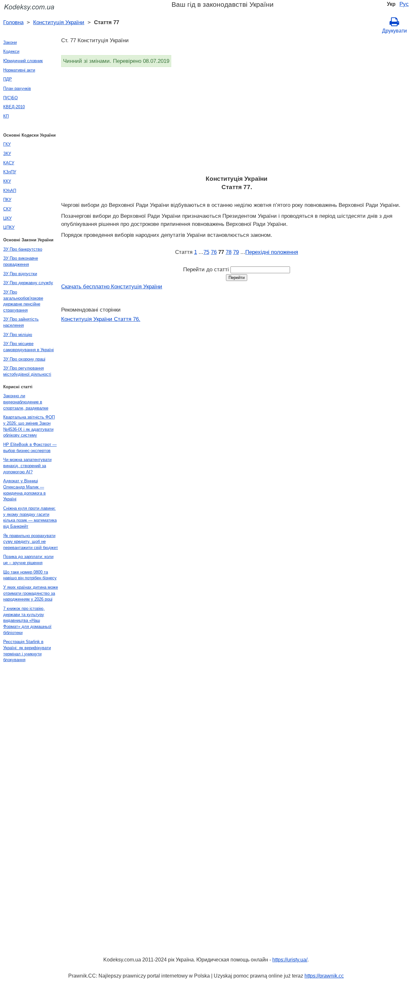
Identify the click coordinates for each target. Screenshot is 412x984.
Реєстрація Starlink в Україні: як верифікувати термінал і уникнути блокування (27, 650)
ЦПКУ (8, 227)
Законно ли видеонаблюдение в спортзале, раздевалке (25, 401)
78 (228, 252)
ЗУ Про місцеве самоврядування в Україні (28, 346)
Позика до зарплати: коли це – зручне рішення (28, 559)
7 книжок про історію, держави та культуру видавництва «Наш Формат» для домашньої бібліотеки (27, 620)
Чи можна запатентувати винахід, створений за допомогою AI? (27, 465)
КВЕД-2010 (14, 106)
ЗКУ (7, 153)
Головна (13, 22)
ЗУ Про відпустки (20, 273)
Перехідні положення (271, 252)
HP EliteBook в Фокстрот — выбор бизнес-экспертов (30, 447)
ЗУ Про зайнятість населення (21, 322)
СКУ (7, 209)
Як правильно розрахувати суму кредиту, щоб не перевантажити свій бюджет (30, 541)
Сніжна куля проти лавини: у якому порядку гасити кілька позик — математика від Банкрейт (30, 517)
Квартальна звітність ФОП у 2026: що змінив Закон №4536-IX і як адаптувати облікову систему (29, 426)
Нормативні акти (19, 70)
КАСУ (8, 162)
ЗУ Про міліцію (17, 334)
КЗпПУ (9, 171)
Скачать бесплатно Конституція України (111, 286)
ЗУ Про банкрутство (22, 249)
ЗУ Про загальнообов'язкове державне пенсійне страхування (23, 301)
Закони (10, 42)
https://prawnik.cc (324, 976)
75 (206, 252)
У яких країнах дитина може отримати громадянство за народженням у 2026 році (30, 593)
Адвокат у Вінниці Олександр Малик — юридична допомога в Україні (24, 489)
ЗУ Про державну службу (28, 282)
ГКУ (7, 144)
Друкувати (394, 31)
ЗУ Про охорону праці (24, 359)
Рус (404, 4)
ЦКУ (7, 218)
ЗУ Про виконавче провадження (20, 261)
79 (236, 252)
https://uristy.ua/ (289, 959)
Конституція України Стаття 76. (100, 319)
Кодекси (11, 51)
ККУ (7, 181)
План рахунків (17, 88)
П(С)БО (10, 97)
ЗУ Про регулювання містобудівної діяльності (27, 371)
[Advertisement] (236, 123)
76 (214, 252)
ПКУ (7, 199)
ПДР (7, 79)
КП (6, 116)
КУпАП (9, 190)
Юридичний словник (23, 60)
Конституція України (58, 22)
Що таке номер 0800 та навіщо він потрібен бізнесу (30, 575)
